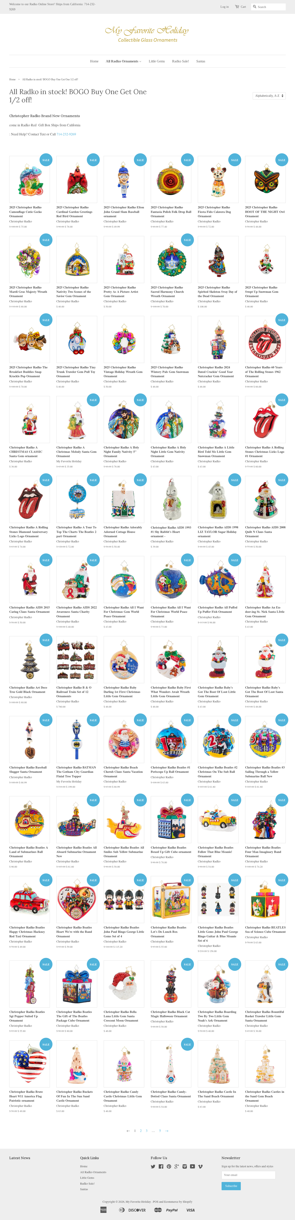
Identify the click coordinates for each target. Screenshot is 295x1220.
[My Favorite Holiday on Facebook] (161, 1167)
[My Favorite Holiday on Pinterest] (169, 1167)
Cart (243, 6)
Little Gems (157, 61)
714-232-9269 (66, 134)
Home (94, 61)
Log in (224, 6)
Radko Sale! (180, 61)
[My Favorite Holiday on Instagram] (184, 1167)
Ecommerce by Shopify (178, 1202)
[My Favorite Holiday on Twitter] (153, 1167)
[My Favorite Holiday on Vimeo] (200, 1167)
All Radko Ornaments (122, 61)
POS (156, 1202)
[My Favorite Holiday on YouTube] (192, 1167)
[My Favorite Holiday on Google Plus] (176, 1167)
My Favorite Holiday (139, 1202)
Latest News (19, 1158)
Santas (200, 61)
